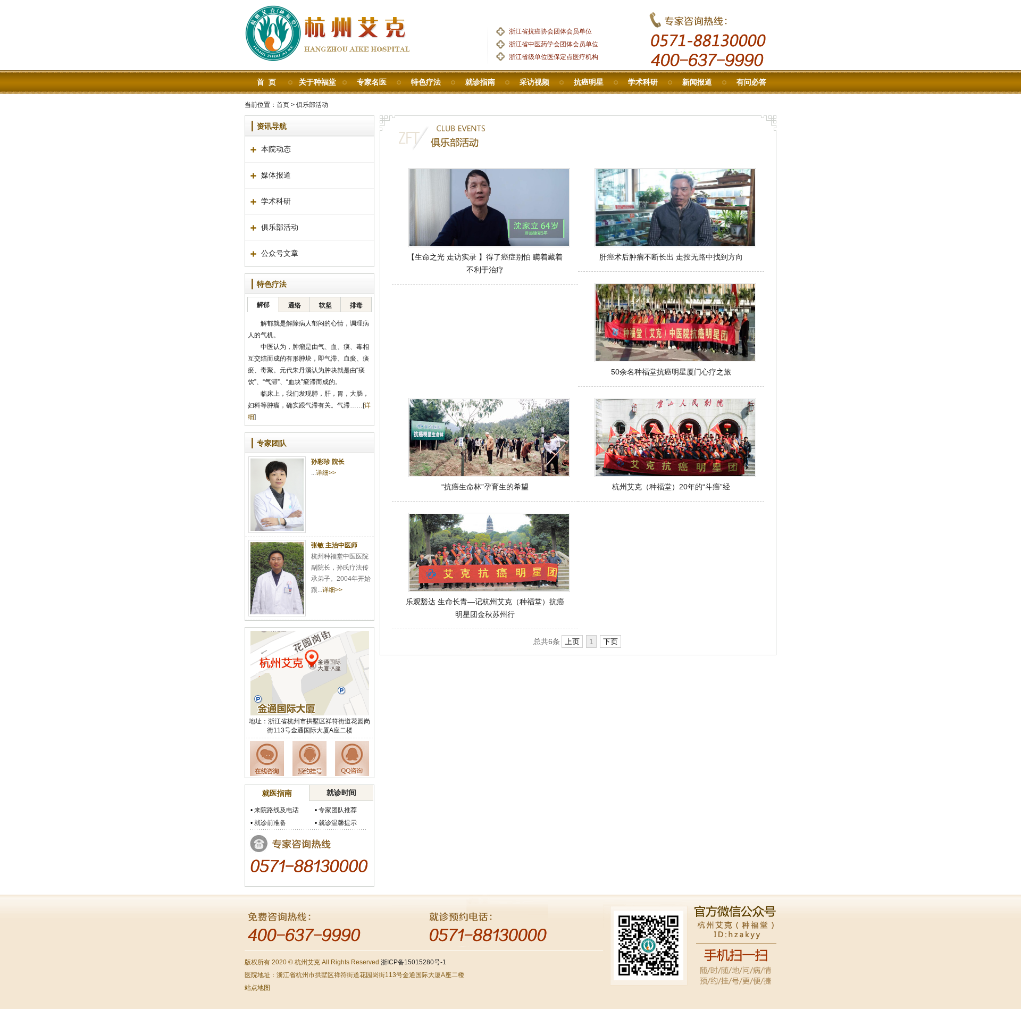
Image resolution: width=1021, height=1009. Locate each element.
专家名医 (372, 82)
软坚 (325, 305)
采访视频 (534, 82)
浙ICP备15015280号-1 (413, 962)
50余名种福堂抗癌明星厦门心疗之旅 (671, 372)
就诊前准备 (270, 823)
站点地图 (257, 987)
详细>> (326, 473)
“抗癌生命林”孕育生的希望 (485, 486)
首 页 (266, 82)
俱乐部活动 (312, 105)
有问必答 (751, 82)
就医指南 (277, 793)
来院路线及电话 (276, 810)
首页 (283, 105)
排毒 (356, 305)
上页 (572, 641)
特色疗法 (426, 82)
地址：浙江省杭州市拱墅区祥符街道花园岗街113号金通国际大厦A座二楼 (309, 726)
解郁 (263, 304)
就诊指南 (480, 82)
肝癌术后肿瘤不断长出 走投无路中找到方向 (671, 257)
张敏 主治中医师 (334, 545)
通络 (294, 305)
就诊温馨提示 (338, 823)
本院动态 (276, 149)
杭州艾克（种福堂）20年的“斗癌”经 (671, 486)
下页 (610, 641)
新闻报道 (697, 82)
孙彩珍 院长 (328, 461)
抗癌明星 (589, 82)
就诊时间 (341, 792)
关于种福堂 (317, 82)
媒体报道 (276, 175)
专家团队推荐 (338, 810)
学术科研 (643, 82)
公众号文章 (279, 253)
